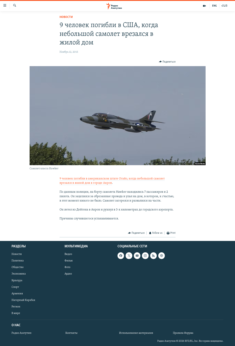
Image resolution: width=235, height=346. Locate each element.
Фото (67, 267)
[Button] (167, 62)
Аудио (68, 273)
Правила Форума (183, 333)
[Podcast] (161, 255)
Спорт (15, 287)
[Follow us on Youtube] (137, 255)
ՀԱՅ (224, 5)
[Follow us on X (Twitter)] (129, 255)
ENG (214, 5)
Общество (18, 267)
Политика (18, 260)
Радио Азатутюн (21, 333)
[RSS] (153, 255)
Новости (66, 17)
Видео (68, 254)
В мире (16, 313)
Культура (17, 280)
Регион (16, 306)
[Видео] (204, 5)
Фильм (69, 260)
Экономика (19, 273)
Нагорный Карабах (23, 300)
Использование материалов (136, 333)
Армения (17, 293)
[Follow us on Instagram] (145, 255)
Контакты (71, 333)
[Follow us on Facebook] (121, 255)
